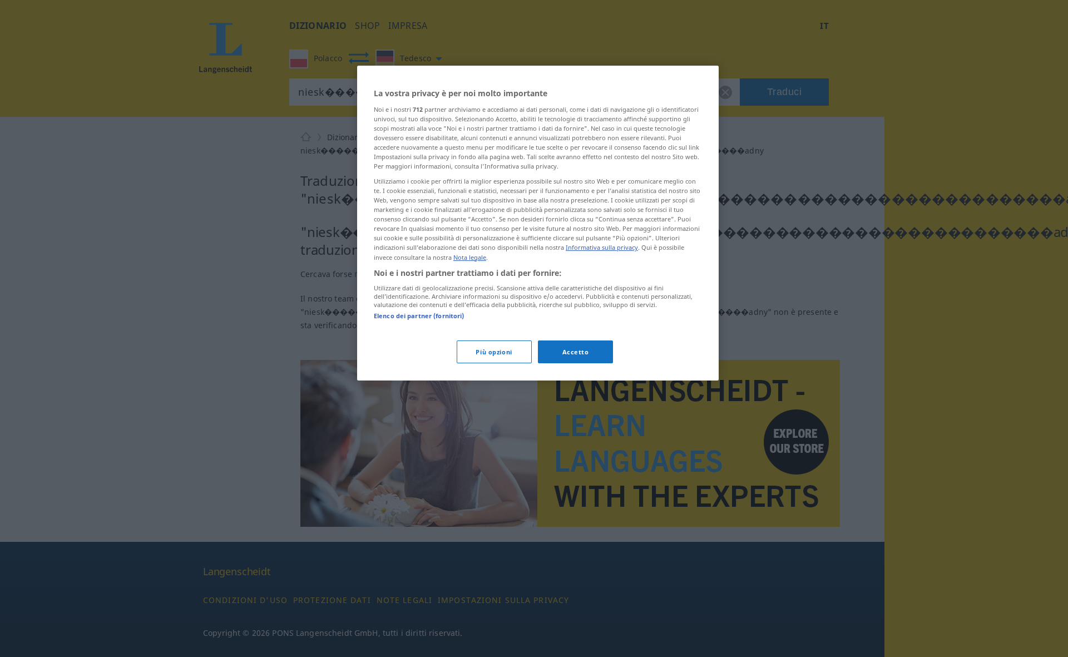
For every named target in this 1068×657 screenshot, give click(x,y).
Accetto (575, 352)
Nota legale (469, 257)
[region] (538, 223)
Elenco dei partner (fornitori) (419, 316)
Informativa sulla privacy (602, 248)
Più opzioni (494, 352)
